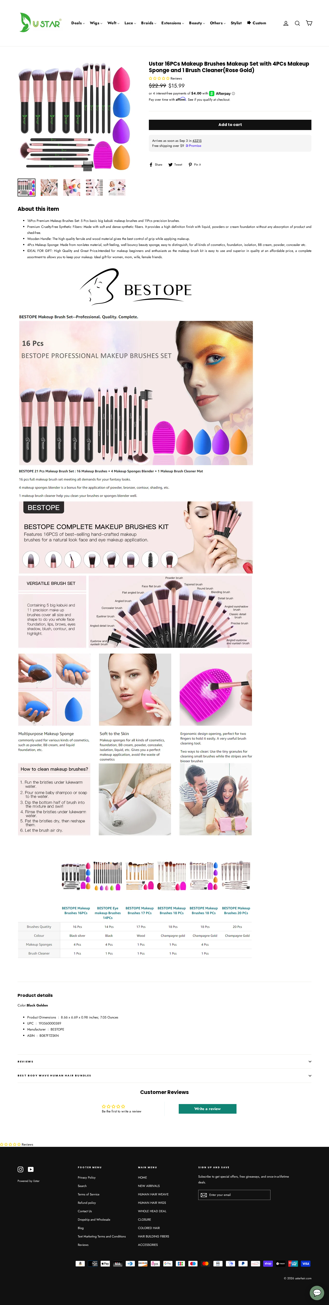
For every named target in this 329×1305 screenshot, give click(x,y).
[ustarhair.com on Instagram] (20, 1169)
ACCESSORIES (148, 1245)
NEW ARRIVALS (149, 1186)
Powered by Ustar (28, 1181)
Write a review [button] (207, 1108)
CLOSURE (144, 1219)
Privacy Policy (87, 1177)
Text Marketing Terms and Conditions (102, 1236)
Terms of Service (88, 1194)
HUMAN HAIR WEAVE (153, 1194)
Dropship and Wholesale (94, 1219)
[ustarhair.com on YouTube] (31, 1169)
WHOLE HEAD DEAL (152, 1211)
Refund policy (87, 1202)
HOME (142, 1177)
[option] (74, 117)
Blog (81, 1228)
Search (82, 1186)
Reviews (83, 1245)
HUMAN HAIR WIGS (152, 1202)
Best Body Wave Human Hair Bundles (55, 1075)
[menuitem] (78, 23)
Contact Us (85, 1211)
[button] (160, 78)
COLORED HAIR (149, 1228)
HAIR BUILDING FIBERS (153, 1236)
